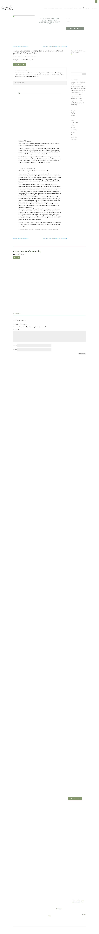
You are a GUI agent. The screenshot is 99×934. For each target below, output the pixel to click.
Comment (16, 330)
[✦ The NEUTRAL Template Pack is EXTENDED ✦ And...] (49, 843)
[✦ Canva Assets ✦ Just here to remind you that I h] (79, 836)
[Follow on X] (59, 902)
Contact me (59, 908)
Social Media (74, 137)
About (80, 7)
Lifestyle (73, 125)
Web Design (73, 139)
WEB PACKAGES (49, 798)
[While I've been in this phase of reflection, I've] (64, 848)
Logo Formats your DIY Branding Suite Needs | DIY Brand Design (77, 102)
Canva (72, 120)
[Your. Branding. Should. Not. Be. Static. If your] (20, 830)
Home (45, 7)
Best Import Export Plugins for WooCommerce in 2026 (31, 265)
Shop (76, 7)
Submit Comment (82, 353)
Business (73, 117)
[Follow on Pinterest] (85, 47)
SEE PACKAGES (75, 798)
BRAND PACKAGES (24, 800)
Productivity (74, 130)
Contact (94, 7)
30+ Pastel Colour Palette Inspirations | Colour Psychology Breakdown (76, 96)
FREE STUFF (47, 1)
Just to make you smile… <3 (78, 902)
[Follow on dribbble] (64, 902)
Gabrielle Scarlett (19, 56)
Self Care (73, 132)
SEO (72, 134)
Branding (73, 115)
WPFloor (18, 267)
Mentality (73, 127)
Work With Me (68, 7)
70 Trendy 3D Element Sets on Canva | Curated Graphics (32, 300)
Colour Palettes (74, 122)
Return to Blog (19, 64)
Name (15, 345)
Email (15, 350)
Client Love (59, 7)
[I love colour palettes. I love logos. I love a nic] (35, 838)
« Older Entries (16, 313)
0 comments (33, 56)
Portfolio (51, 7)
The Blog (87, 7)
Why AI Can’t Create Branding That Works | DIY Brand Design (34, 283)
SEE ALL (16, 257)
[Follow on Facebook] (79, 47)
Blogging (73, 113)
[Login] (96, 1)
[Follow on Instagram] (82, 47)
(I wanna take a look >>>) (49, 378)
